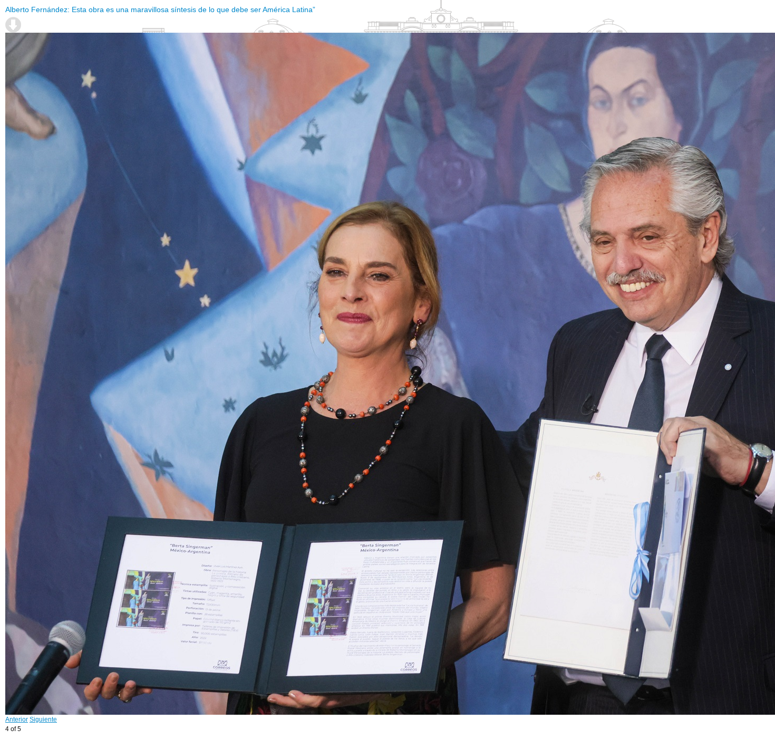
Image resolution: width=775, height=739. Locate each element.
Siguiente (43, 719)
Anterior (16, 719)
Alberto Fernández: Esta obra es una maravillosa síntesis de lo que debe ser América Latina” (160, 9)
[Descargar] (13, 25)
